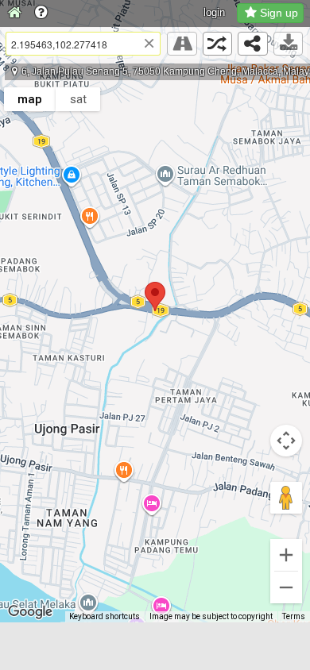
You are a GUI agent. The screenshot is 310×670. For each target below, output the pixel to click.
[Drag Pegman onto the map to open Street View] (286, 498)
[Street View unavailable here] (182, 44)
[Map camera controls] (286, 440)
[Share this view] (253, 44)
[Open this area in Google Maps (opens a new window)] (30, 612)
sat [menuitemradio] (78, 99)
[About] (41, 13)
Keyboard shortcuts (104, 616)
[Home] (15, 13)
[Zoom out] (286, 587)
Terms (293, 616)
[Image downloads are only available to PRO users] (288, 44)
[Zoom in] (286, 555)
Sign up (279, 12)
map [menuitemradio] (29, 99)
